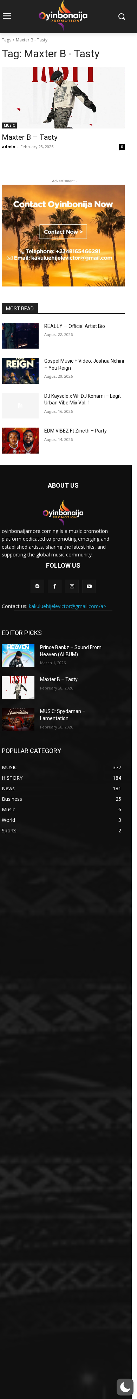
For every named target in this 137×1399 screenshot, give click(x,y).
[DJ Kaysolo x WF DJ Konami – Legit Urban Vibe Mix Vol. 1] (20, 406)
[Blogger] (37, 586)
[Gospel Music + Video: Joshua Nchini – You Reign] (20, 371)
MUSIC (9, 125)
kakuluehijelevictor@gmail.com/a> (67, 606)
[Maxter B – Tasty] (63, 97)
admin (8, 146)
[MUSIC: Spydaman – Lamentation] (18, 719)
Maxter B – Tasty (30, 137)
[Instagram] (72, 586)
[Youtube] (89, 586)
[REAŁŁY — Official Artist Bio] (20, 336)
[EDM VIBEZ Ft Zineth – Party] (20, 441)
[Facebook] (54, 586)
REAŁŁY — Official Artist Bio (74, 326)
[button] (125, 1387)
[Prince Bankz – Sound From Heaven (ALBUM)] (18, 655)
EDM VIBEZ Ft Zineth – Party (75, 431)
